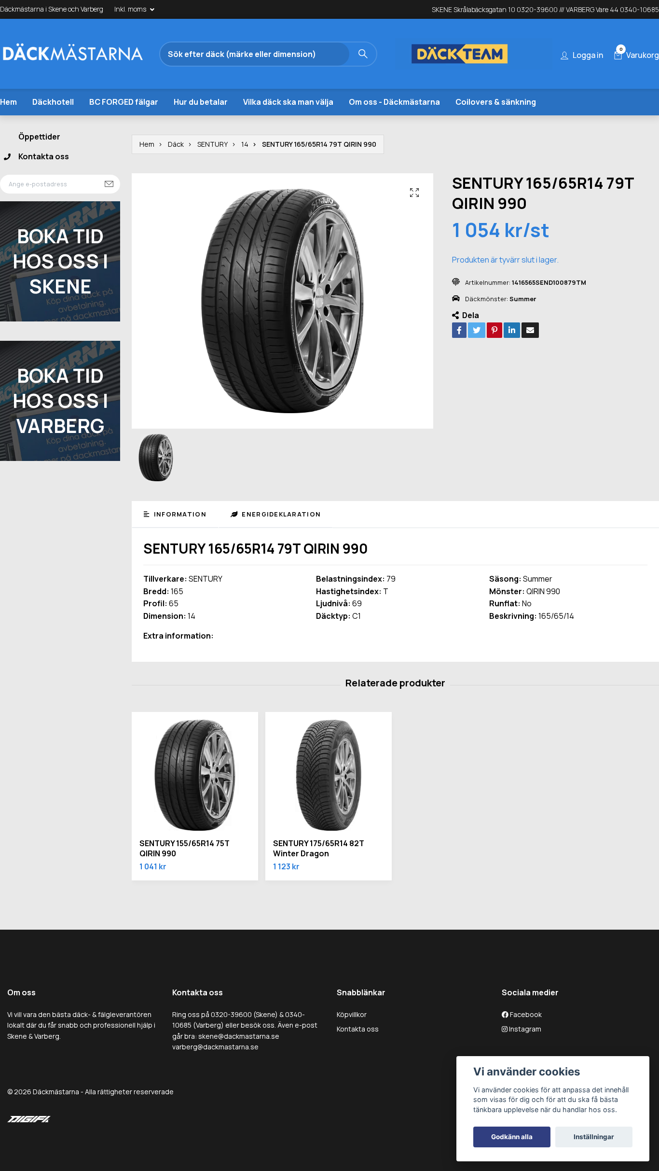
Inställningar (594, 1137)
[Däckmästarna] (84, 54)
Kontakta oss (43, 156)
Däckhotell (53, 102)
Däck (176, 144)
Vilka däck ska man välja (288, 102)
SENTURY (212, 144)
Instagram (524, 1028)
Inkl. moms (131, 9)
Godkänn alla (512, 1137)
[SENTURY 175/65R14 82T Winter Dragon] (328, 775)
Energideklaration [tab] (280, 514)
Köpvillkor (352, 1014)
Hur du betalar (201, 102)
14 (244, 144)
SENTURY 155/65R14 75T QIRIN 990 (184, 848)
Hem (8, 102)
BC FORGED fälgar (123, 102)
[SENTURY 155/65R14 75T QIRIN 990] (194, 775)
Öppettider (39, 136)
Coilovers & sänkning (495, 102)
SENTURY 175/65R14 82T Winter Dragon (318, 848)
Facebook (525, 1014)
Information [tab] (178, 514)
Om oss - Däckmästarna (394, 102)
